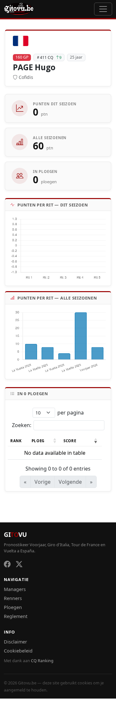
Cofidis (26, 77)
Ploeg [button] (38, 440)
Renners (13, 598)
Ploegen (13, 607)
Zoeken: (21, 425)
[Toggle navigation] (103, 9)
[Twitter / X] (19, 564)
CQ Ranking (42, 660)
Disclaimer (15, 642)
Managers (15, 589)
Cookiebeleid (18, 651)
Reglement (15, 616)
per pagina (70, 412)
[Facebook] (7, 564)
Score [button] (69, 440)
